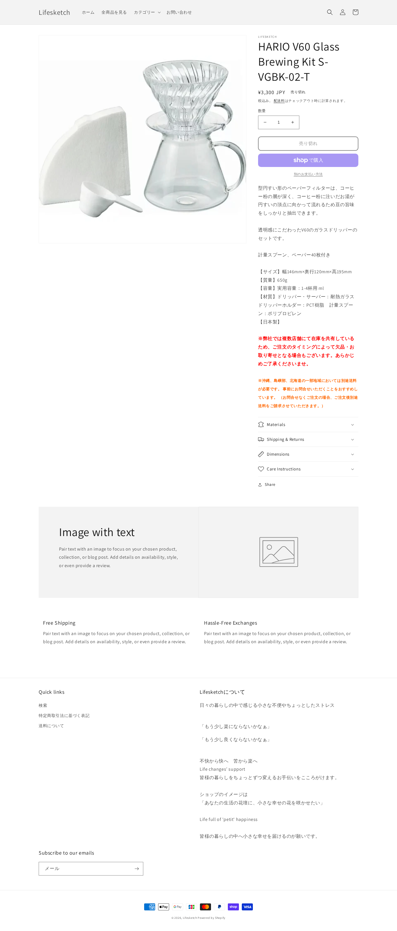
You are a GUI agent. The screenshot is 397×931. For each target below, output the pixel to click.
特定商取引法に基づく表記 (64, 715)
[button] (146, 12)
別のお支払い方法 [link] (308, 174)
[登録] (136, 869)
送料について (51, 725)
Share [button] (270, 484)
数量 (262, 110)
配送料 (279, 100)
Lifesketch (190, 918)
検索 (43, 705)
